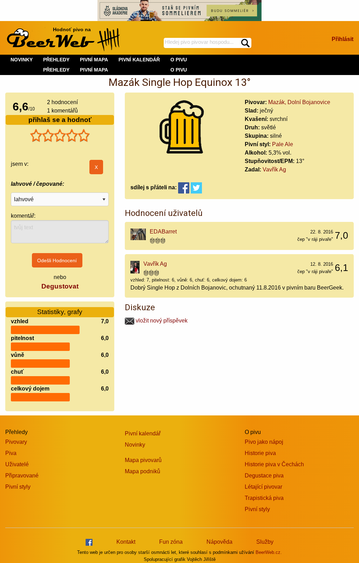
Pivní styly (18, 487)
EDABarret (163, 232)
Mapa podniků (142, 471)
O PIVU (178, 70)
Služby (264, 542)
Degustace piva (264, 476)
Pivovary (16, 442)
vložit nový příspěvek (161, 321)
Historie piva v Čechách (274, 464)
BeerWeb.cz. (269, 552)
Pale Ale (282, 144)
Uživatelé (17, 464)
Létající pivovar (263, 487)
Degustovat (60, 286)
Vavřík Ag (274, 169)
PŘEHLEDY (56, 70)
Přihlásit (342, 39)
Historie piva (260, 453)
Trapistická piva (264, 498)
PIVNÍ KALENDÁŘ (139, 59)
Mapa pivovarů (143, 460)
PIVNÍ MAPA (94, 70)
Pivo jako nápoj (264, 442)
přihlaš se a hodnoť (60, 119)
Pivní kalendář (143, 433)
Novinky (135, 445)
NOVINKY (22, 59)
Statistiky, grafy (59, 312)
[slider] (60, 135)
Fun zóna (171, 542)
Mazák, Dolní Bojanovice (299, 102)
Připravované (22, 476)
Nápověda (219, 542)
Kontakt (125, 542)
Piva (10, 453)
